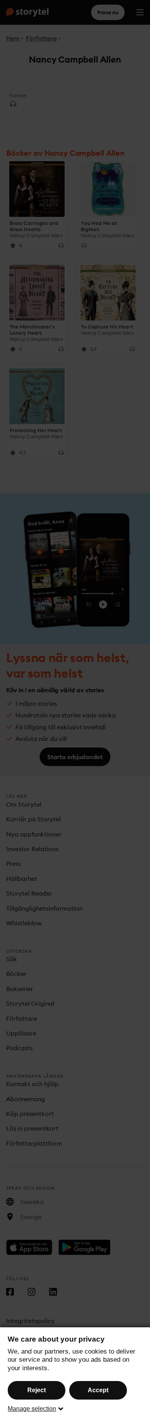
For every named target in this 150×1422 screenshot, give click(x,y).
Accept (98, 1390)
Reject (36, 1390)
